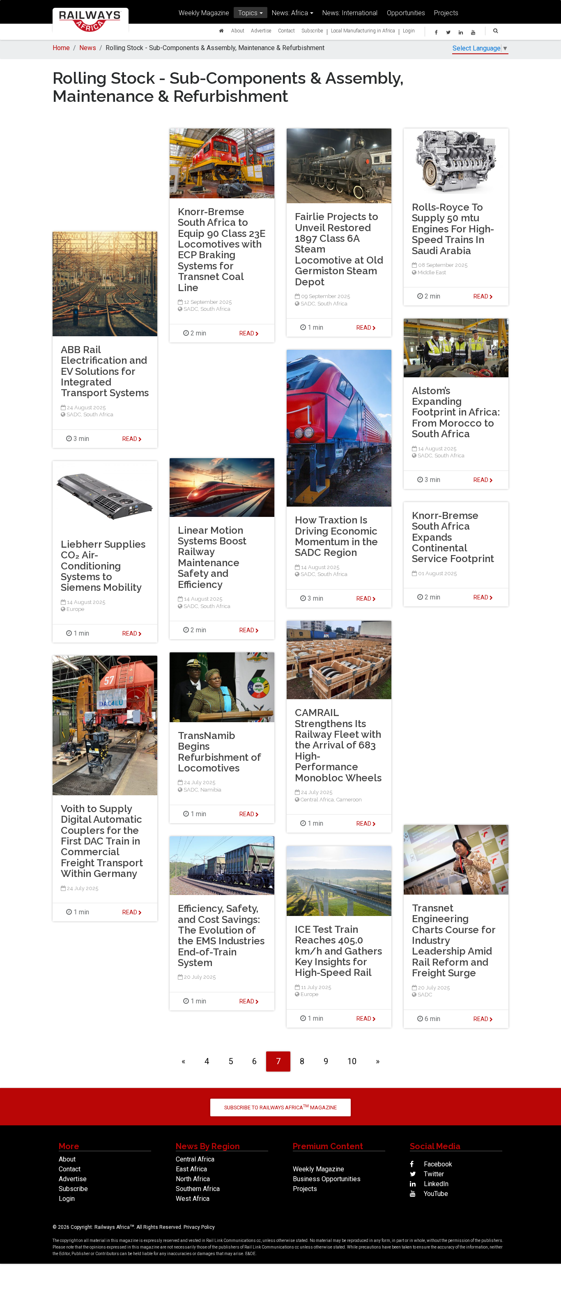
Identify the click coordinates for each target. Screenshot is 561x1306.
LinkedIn (435, 1184)
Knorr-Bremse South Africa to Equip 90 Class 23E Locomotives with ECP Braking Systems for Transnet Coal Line (221, 250)
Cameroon (349, 799)
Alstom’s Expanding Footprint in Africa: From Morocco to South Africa (456, 412)
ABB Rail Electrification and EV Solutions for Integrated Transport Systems (105, 371)
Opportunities (406, 13)
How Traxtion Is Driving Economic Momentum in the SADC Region (336, 536)
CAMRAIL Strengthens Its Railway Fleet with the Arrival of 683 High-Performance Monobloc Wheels (338, 745)
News (87, 48)
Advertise (261, 31)
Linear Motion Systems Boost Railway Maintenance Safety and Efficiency (212, 557)
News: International (349, 13)
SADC (191, 309)
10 (351, 1061)
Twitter (433, 1174)
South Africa (215, 309)
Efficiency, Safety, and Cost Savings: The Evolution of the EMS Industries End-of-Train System (221, 935)
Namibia (210, 790)
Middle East (432, 272)
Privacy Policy (199, 1227)
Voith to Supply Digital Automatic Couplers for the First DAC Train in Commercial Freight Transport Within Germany (102, 841)
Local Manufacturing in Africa (363, 31)
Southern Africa (198, 1189)
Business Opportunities (327, 1179)
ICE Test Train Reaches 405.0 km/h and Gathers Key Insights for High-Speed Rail (338, 951)
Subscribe (312, 31)
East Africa (191, 1169)
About (237, 31)
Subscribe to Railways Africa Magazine (280, 1107)
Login (409, 31)
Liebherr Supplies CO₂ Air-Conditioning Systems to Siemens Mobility (103, 566)
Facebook (437, 1164)
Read (247, 333)
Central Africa (317, 799)
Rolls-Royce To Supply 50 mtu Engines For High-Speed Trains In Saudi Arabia (453, 229)
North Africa (193, 1179)
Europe (75, 609)
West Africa (192, 1199)
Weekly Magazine (204, 13)
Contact (286, 31)
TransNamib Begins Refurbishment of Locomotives (219, 752)
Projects (446, 13)
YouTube (435, 1194)
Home (61, 48)
